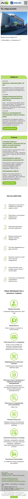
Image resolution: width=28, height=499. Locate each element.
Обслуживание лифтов (10, 171)
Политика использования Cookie (10, 479)
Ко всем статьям (9, 183)
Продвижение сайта (7, 475)
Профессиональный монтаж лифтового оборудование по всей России (12, 98)
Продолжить (14, 497)
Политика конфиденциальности (10, 478)
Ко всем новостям (10, 128)
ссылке (24, 495)
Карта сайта (5, 472)
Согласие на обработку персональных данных (13, 481)
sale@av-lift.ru (8, 491)
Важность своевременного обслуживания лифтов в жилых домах (13, 114)
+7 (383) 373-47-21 (19, 488)
